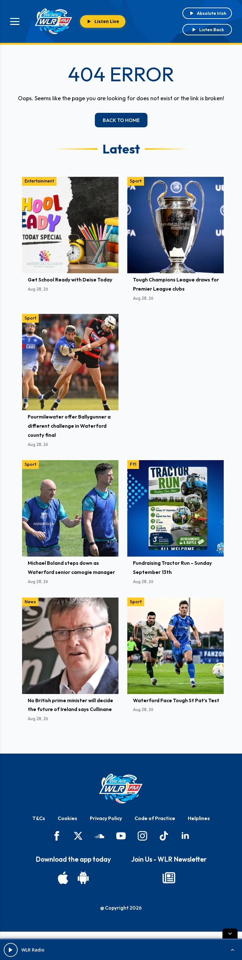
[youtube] (121, 836)
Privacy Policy (106, 818)
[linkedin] (185, 836)
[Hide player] (230, 933)
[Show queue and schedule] (232, 950)
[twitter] (78, 836)
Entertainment (39, 181)
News (30, 601)
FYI (133, 464)
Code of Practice (155, 818)
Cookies (67, 818)
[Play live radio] (11, 950)
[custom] (99, 836)
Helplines (199, 818)
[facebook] (57, 836)
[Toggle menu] (15, 21)
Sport (135, 181)
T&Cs (38, 818)
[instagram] (142, 836)
